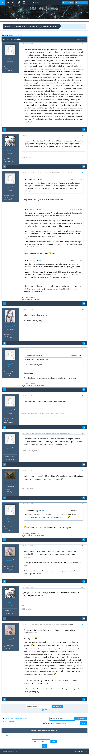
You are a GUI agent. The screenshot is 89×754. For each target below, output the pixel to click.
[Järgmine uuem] (46, 710)
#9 (82, 504)
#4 (82, 309)
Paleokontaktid (34, 26)
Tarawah (9, 150)
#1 (82, 44)
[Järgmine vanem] (43, 710)
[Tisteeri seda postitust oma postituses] (83, 129)
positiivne (70, 624)
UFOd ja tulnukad (19, 26)
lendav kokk (9, 327)
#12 (82, 624)
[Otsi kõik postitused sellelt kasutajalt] (4, 129)
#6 (82, 395)
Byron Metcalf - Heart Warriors (33, 299)
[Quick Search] (13, 2)
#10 (82, 546)
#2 (82, 135)
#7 (82, 433)
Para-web (7, 26)
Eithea (9, 188)
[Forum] (2, 2)
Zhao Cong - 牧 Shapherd (31, 297)
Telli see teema (9, 722)
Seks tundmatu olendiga (50, 26)
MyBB (85, 751)
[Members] (18, 2)
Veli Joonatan (9, 411)
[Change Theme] (44, 746)
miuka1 (9, 59)
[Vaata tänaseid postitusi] (38, 3)
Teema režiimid (80, 39)
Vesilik (9, 448)
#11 (82, 587)
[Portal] (8, 2)
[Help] (29, 2)
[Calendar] (24, 2)
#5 (82, 349)
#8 (82, 470)
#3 (82, 172)
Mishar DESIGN (14, 751)
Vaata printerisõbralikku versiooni (16, 718)
